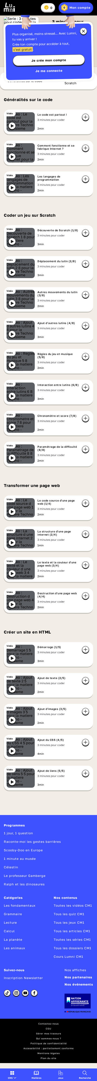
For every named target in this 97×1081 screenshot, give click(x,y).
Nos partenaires (78, 977)
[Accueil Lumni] (9, 7)
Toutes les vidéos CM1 (73, 905)
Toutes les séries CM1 (72, 939)
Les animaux (14, 948)
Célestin (11, 867)
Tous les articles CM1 (72, 931)
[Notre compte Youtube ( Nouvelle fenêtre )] (25, 993)
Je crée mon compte (48, 60)
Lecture (10, 922)
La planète (13, 939)
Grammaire (13, 914)
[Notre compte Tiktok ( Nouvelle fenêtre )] (7, 993)
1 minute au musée (20, 858)
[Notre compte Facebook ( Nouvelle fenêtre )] (34, 993)
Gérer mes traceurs (48, 1033)
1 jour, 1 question (18, 833)
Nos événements (79, 984)
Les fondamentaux (20, 905)
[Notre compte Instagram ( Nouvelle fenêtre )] (16, 993)
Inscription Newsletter (23, 978)
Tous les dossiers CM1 (72, 948)
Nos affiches (75, 970)
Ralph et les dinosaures (24, 884)
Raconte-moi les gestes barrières (32, 841)
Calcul (9, 931)
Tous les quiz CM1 (69, 914)
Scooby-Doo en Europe (23, 850)
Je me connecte (48, 71)
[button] (12, 1074)
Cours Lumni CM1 (68, 956)
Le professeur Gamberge (25, 876)
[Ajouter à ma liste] (85, 117)
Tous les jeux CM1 (69, 922)
